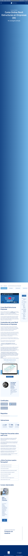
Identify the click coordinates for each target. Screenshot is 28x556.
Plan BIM (5, 0)
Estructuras (5, 285)
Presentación (4, 288)
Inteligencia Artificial (21, 0)
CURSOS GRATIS (8, 0)
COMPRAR (24, 295)
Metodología (18, 288)
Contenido (11, 288)
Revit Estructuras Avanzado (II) (13, 415)
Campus (26, 0)
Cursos (1, 285)
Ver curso (4, 520)
